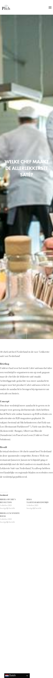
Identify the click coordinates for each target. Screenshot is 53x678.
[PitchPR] (5, 7)
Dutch (12, 675)
